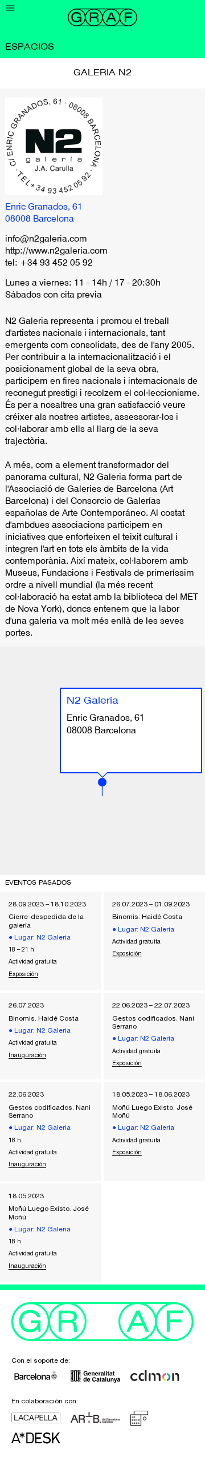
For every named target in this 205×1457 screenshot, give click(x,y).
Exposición (23, 973)
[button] (102, 787)
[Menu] (10, 8)
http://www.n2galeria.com (56, 251)
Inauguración (27, 1054)
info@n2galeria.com (46, 239)
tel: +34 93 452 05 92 (49, 263)
